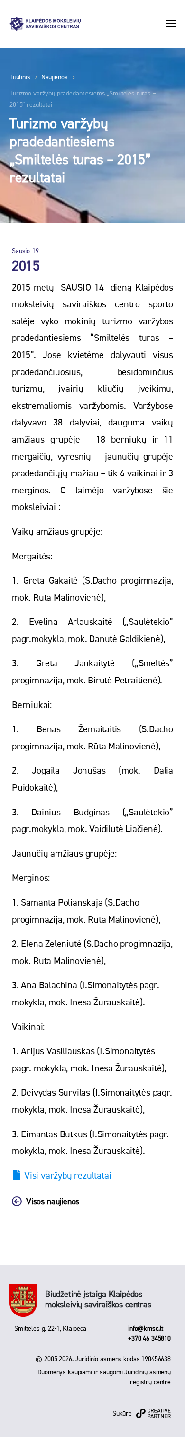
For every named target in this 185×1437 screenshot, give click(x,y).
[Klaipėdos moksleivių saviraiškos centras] (45, 23)
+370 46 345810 (149, 1338)
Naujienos (54, 77)
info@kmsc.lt (145, 1328)
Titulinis (19, 77)
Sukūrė (122, 1413)
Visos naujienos (52, 1202)
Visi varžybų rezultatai (67, 1176)
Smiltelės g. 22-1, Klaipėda (50, 1328)
